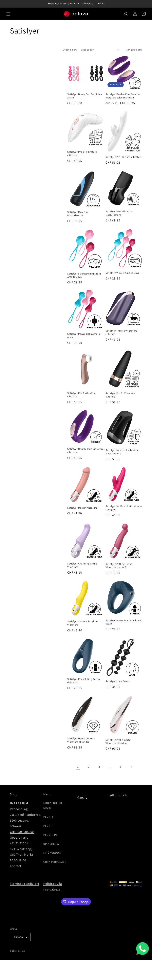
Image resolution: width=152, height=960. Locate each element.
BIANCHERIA (51, 844)
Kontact (15, 866)
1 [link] (78, 767)
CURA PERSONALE (54, 862)
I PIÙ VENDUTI (52, 852)
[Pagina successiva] (131, 766)
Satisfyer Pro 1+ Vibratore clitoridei (82, 153)
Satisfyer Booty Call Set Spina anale (84, 96)
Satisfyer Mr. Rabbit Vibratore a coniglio (123, 508)
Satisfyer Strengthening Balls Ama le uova (84, 275)
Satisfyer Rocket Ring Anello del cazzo (83, 681)
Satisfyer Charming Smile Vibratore (82, 565)
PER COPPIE (50, 835)
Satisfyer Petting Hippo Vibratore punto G (118, 565)
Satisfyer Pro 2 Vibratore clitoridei (81, 395)
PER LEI (48, 817)
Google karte (19, 837)
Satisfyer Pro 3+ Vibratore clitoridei (120, 395)
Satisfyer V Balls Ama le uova (122, 273)
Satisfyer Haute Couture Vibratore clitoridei (81, 740)
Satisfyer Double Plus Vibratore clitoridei (85, 450)
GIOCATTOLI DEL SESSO (53, 805)
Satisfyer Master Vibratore (82, 507)
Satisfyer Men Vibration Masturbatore (119, 213)
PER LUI (48, 826)
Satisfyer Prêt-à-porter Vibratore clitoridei (118, 741)
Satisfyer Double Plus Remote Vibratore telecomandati (122, 96)
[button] (8, 14)
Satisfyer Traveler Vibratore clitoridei (121, 332)
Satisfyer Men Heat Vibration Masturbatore (122, 452)
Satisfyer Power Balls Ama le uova (84, 335)
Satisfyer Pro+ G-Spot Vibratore (123, 157)
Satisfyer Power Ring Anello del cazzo (123, 622)
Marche (82, 797)
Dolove (21, 951)
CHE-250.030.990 (22, 832)
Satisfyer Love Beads (117, 681)
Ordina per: (70, 49)
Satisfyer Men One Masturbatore (77, 214)
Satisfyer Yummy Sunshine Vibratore (82, 623)
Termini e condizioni (24, 884)
